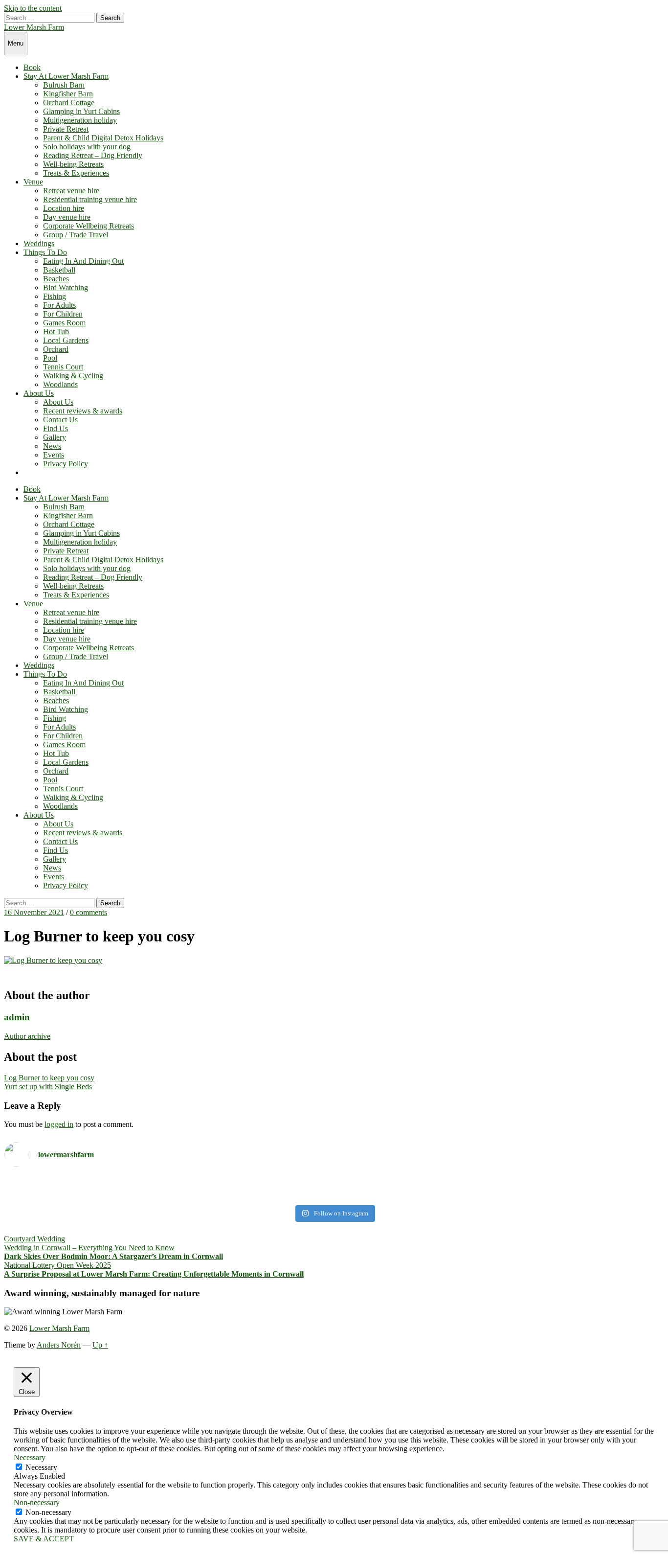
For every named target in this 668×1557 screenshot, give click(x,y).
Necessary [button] (29, 1457)
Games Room (64, 323)
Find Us (55, 428)
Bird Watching (65, 287)
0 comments (88, 912)
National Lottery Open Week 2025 (57, 1265)
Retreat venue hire (71, 190)
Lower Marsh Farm (34, 27)
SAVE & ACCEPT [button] (44, 1538)
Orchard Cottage (68, 102)
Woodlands (60, 384)
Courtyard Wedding (34, 1239)
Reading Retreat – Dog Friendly (92, 155)
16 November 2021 (34, 912)
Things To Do (45, 252)
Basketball (59, 270)
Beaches (56, 279)
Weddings (38, 243)
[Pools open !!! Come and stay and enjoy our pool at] (168, 1187)
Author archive (27, 1036)
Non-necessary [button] (37, 1502)
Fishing (54, 296)
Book (32, 67)
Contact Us (60, 419)
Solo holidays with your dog (87, 146)
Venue (33, 182)
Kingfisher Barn (68, 94)
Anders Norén (59, 1345)
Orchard (55, 349)
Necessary (41, 1467)
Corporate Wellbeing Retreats (88, 226)
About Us (38, 393)
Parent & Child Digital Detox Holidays (103, 138)
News (52, 446)
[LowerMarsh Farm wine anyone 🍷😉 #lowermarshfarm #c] (500, 1188)
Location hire (63, 208)
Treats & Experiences (76, 173)
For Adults (59, 305)
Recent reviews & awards (82, 411)
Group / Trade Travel (75, 234)
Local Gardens (66, 340)
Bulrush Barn (64, 85)
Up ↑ (100, 1345)
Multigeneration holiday (80, 120)
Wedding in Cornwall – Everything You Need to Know (89, 1247)
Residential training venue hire (90, 199)
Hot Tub (56, 331)
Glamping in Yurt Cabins (81, 111)
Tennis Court (63, 367)
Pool (50, 358)
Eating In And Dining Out (83, 261)
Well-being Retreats (73, 164)
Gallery (54, 437)
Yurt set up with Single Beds (48, 1086)
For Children (63, 314)
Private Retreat (66, 129)
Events (53, 455)
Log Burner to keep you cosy (49, 1078)
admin (17, 1017)
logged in (59, 1124)
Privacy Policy (65, 463)
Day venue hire (66, 217)
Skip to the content (33, 8)
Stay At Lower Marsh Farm (66, 76)
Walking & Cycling (73, 375)
